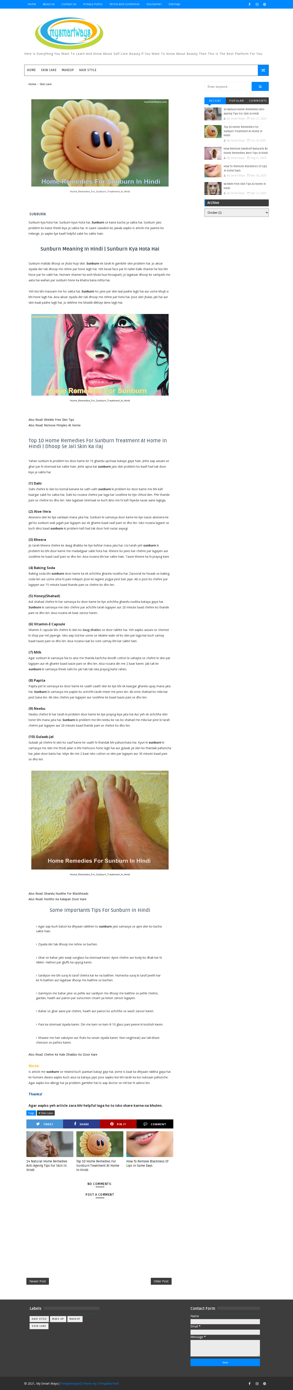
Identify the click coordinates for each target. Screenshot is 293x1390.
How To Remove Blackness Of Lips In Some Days (147, 1163)
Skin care (39, 1326)
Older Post (161, 1281)
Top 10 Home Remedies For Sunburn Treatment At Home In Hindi (97, 1165)
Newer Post (37, 1281)
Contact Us (69, 4)
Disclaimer (154, 4)
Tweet (48, 1124)
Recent (215, 101)
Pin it (121, 1124)
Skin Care (49, 70)
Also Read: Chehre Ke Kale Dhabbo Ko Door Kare (63, 1054)
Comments (258, 101)
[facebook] (249, 4)
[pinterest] (264, 4)
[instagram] (257, 4)
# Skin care (46, 1113)
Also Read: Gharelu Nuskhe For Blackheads (58, 893)
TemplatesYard (108, 1383)
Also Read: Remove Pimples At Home (55, 425)
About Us (49, 4)
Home (32, 4)
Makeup (68, 70)
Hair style (39, 1319)
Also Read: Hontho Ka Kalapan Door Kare (57, 899)
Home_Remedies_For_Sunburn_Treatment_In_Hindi (100, 400)
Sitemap (174, 4)
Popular (236, 101)
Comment (158, 1124)
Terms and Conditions (124, 4)
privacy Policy (93, 4)
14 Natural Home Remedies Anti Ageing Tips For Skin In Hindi (46, 1165)
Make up (58, 1319)
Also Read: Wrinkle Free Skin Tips (51, 420)
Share (84, 1124)
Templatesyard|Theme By (79, 1383)
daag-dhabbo (92, 630)
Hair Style (88, 70)
